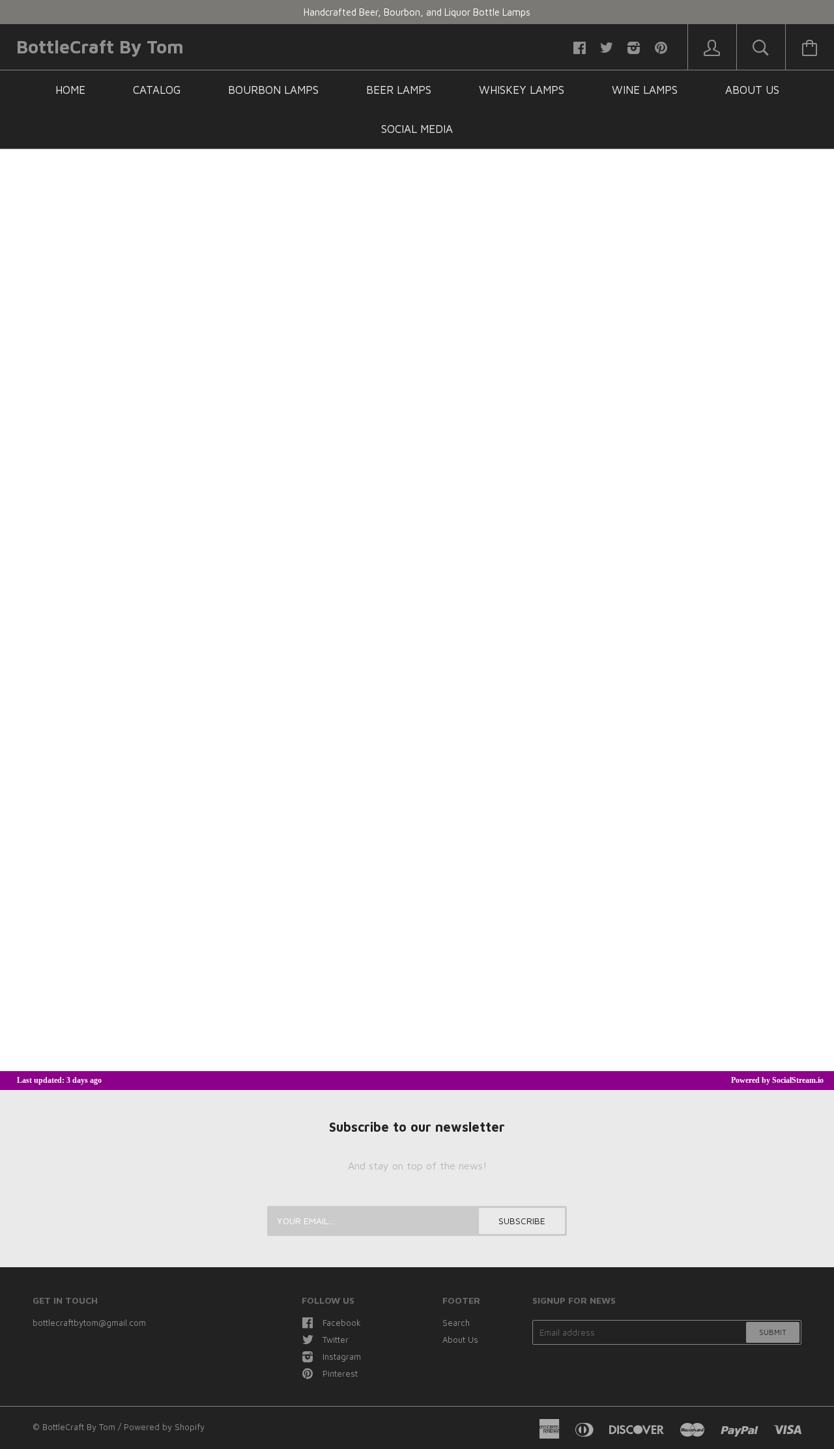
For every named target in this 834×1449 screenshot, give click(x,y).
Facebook (342, 1322)
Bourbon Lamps (273, 89)
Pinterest (340, 1373)
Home (70, 89)
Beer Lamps (398, 89)
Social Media (417, 129)
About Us (752, 89)
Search (456, 1322)
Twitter (336, 1339)
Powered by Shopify (164, 1427)
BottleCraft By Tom (100, 46)
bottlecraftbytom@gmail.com (89, 1322)
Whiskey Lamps (521, 89)
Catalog (156, 89)
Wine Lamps (645, 89)
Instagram (342, 1356)
